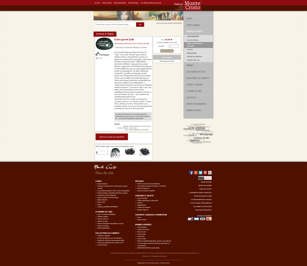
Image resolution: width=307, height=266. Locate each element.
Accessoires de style (196, 72)
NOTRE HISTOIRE (206, 182)
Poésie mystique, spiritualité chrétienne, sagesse (112, 193)
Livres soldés (141, 234)
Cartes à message (102, 226)
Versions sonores (102, 219)
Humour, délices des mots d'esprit (107, 197)
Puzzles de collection (194, 57)
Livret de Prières (102, 245)
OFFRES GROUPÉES (103, 228)
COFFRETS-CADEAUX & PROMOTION (151, 215)
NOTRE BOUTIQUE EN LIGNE (203, 196)
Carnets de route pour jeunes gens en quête (110, 240)
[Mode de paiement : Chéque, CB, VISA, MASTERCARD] (200, 219)
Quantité (161, 46)
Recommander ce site (162, 253)
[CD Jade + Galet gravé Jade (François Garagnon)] (116, 153)
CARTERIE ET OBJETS (144, 196)
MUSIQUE (139, 181)
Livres (189, 19)
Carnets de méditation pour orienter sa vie (110, 243)
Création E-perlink (165, 263)
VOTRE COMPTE (167, 23)
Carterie (190, 49)
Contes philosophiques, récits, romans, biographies (113, 191)
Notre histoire (107, 3)
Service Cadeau (149, 253)
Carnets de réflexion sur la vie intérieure (109, 238)
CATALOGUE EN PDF (205, 189)
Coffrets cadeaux (102, 217)
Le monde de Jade (194, 91)
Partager (104, 54)
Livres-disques (193, 25)
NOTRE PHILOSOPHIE (205, 185)
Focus (100, 58)
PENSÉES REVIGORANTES (196, 104)
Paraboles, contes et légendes (106, 195)
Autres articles (141, 220)
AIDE (157, 23)
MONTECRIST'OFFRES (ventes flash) (148, 248)
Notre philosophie (120, 3)
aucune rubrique (192, 40)
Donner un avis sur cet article (111, 136)
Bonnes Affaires (193, 110)
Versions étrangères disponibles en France (110, 224)
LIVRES (98, 181)
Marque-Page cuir (193, 60)
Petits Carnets (141, 239)
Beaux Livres (101, 202)
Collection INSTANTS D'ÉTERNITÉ (107, 207)
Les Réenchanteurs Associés (151, 3)
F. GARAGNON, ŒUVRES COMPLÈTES (200, 193)
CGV (161, 23)
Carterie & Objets (194, 32)
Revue (99, 204)
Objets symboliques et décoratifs (195, 45)
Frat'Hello (191, 98)
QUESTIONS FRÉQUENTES (203, 210)
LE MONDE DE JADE (103, 212)
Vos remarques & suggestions (178, 253)
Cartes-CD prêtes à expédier (146, 191)
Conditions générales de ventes (119, 253)
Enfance (190, 65)
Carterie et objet (102, 221)
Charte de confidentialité (137, 253)
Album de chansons (143, 188)
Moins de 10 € (141, 232)
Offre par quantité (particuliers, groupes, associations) (154, 241)
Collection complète (103, 236)
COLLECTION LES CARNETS (107, 233)
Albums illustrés (102, 200)
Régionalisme (192, 53)
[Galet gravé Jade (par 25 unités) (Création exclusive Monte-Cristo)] (145, 151)
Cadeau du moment (143, 229)
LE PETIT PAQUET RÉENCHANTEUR (201, 203)
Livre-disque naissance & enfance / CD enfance (151, 186)
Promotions (141, 236)
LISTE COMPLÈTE (193, 36)
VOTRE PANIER (177, 23)
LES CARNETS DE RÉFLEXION (202, 206)
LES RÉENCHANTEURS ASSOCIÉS (201, 200)
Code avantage (142, 227)
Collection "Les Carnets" (198, 78)
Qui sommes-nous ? (193, 253)
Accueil (97, 3)
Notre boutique (133, 3)
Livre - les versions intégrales (106, 214)
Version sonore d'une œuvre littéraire (148, 184)
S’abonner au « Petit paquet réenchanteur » (155, 256)
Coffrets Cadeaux (194, 85)
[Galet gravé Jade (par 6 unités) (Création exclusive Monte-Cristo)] (131, 151)
